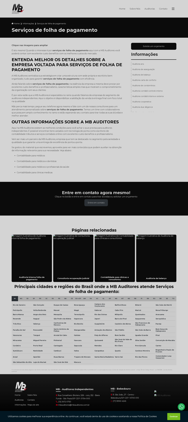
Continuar (174, 417)
